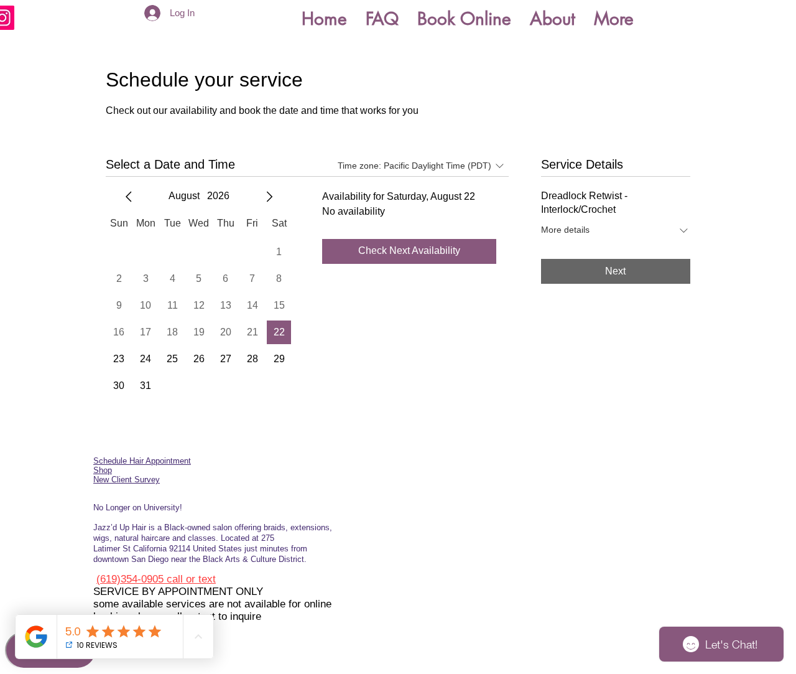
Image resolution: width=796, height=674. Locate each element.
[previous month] (128, 196)
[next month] (269, 196)
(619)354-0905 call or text (156, 579)
